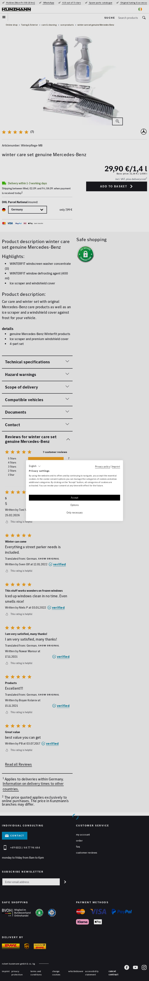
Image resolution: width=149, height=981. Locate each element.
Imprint (116, 466)
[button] (35, 466)
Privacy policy (102, 466)
